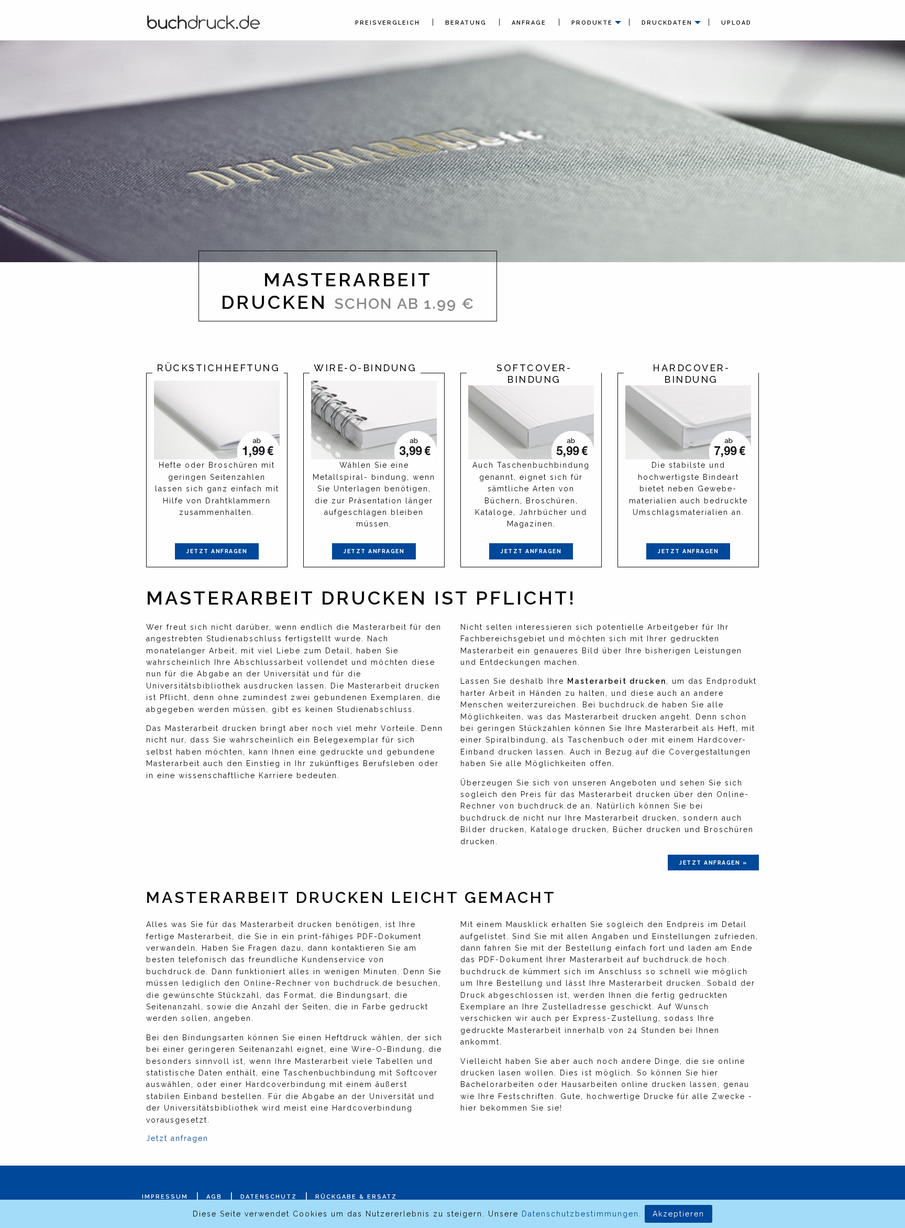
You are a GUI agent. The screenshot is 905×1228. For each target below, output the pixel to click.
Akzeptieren (678, 1214)
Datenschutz (268, 1196)
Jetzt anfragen (216, 551)
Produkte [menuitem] (592, 22)
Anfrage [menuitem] (529, 22)
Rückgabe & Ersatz (356, 1196)
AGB (214, 1196)
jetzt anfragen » (713, 862)
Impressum (165, 1196)
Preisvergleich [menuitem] (387, 22)
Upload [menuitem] (736, 22)
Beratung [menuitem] (466, 22)
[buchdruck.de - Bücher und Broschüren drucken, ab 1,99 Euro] (203, 21)
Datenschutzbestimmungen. (582, 1214)
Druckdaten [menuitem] (667, 22)
